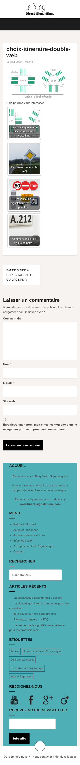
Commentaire (13, 318)
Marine (29, 61)
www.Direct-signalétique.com (40, 504)
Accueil (14, 651)
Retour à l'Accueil (24, 524)
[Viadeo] (65, 699)
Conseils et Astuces (22, 659)
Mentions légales (66, 756)
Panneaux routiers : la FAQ (31, 619)
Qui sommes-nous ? (17, 756)
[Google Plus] (51, 699)
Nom (7, 364)
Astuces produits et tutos (29, 535)
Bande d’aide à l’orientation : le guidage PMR (20, 275)
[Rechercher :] (32, 574)
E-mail (8, 382)
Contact (18, 551)
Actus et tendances (25, 529)
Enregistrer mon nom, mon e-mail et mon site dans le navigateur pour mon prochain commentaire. (40, 427)
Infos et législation (21, 676)
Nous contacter (42, 756)
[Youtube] (17, 699)
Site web (9, 401)
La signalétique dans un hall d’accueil (38, 597)
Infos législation (23, 540)
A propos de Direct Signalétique (33, 546)
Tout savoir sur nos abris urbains (35, 613)
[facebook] (34, 699)
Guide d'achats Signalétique (26, 668)
